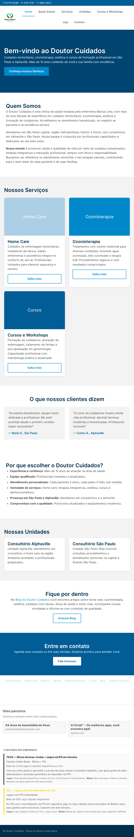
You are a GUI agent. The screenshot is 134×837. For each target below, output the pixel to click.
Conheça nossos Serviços (26, 71)
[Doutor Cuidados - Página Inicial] (10, 17)
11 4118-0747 (27, 2)
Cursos (93, 680)
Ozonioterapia (13, 680)
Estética (45, 680)
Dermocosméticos (75, 680)
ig (72, 692)
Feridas (57, 680)
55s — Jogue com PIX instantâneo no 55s (31, 790)
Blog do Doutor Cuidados (32, 599)
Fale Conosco (67, 661)
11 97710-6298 (10, 2)
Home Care (30, 680)
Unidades (85, 11)
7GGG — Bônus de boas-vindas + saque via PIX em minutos (41, 757)
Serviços (67, 11)
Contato (79, 22)
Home (28, 11)
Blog (102, 680)
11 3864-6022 (43, 2)
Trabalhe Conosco (119, 680)
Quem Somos (46, 11)
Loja (65, 22)
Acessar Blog (67, 618)
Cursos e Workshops (110, 11)
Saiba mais (34, 278)
